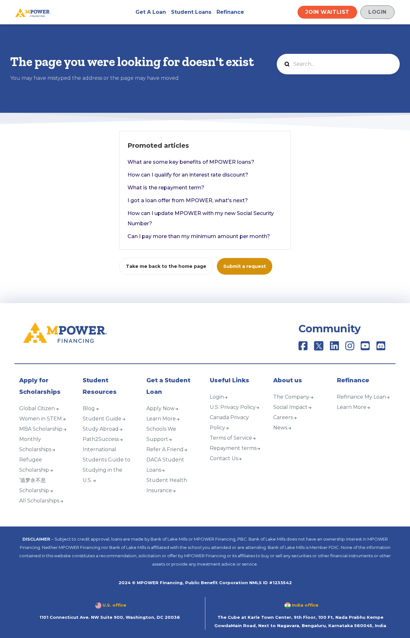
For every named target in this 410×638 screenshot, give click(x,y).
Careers (283, 417)
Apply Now (160, 408)
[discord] (381, 348)
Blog (89, 408)
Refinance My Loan (361, 397)
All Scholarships (39, 501)
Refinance (230, 12)
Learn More (161, 419)
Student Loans (191, 12)
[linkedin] (334, 348)
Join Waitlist (327, 12)
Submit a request (244, 266)
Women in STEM (40, 419)
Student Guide (102, 419)
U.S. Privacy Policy (233, 407)
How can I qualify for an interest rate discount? (187, 175)
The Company (291, 397)
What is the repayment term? (165, 188)
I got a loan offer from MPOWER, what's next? (187, 200)
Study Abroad (101, 429)
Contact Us (224, 458)
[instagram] (349, 348)
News (280, 428)
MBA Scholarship (40, 429)
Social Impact (290, 407)
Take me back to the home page (166, 266)
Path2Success (101, 439)
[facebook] (303, 348)
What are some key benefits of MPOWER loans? (190, 162)
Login (377, 12)
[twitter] (319, 348)
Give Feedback (33, 521)
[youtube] (365, 348)
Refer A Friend (165, 449)
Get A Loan (150, 12)
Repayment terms (233, 448)
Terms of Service (231, 438)
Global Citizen (37, 408)
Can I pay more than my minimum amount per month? (198, 236)
